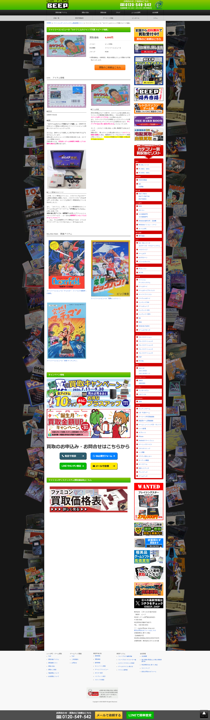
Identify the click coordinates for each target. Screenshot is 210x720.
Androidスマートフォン (146, 440)
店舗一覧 (56, 18)
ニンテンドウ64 (144, 302)
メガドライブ (143, 249)
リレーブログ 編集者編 (125, 656)
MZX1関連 (141, 185)
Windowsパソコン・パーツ (147, 225)
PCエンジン (143, 269)
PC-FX (141, 273)
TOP (49, 656)
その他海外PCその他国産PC (143, 215)
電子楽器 (141, 236)
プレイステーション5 (146, 353)
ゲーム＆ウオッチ (144, 330)
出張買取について (53, 676)
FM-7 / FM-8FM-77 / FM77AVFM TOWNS (144, 196)
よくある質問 (135, 12)
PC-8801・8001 (144, 169)
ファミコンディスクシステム (144, 281)
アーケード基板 (108, 18)
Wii (140, 318)
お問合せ (74, 662)
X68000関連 (143, 180)
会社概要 (155, 12)
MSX (140, 206)
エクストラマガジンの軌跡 (126, 663)
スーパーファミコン (145, 294)
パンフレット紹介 (100, 676)
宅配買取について (53, 673)
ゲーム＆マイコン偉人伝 (125, 666)
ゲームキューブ (144, 306)
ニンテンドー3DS (144, 314)
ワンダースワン (144, 390)
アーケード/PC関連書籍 (146, 417)
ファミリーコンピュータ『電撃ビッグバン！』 (106, 298)
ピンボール (135, 18)
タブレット (142, 432)
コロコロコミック (144, 448)
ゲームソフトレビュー (101, 669)
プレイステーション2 (146, 341)
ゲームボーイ (143, 286)
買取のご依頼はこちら (110, 67)
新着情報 (97, 656)
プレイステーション (145, 337)
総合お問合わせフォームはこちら (145, 630)
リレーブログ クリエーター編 (127, 659)
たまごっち (142, 394)
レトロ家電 (142, 428)
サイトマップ (146, 668)
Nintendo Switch (144, 326)
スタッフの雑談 (99, 679)
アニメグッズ (143, 472)
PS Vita (141, 361)
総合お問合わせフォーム (149, 671)
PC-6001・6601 (144, 173)
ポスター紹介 (99, 673)
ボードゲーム (143, 464)
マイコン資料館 (123, 670)
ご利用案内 (75, 659)
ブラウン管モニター (145, 456)
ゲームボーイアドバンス (147, 290)
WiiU (140, 322)
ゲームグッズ (143, 476)
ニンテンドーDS (144, 310)
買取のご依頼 (52, 669)
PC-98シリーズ (144, 165)
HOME (49, 23)
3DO (140, 401)
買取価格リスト (53, 662)
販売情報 (97, 662)
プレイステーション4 (146, 349)
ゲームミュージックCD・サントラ (150, 424)
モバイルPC (143, 229)
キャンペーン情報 (100, 666)
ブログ (118, 12)
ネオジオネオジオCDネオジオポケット (144, 370)
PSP (140, 357)
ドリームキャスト (144, 261)
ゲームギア (142, 253)
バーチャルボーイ (144, 298)
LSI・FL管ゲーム (144, 413)
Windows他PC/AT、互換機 (147, 221)
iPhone (141, 436)
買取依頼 (103, 12)
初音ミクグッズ (144, 468)
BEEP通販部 (79, 18)
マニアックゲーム (144, 409)
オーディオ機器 (144, 460)
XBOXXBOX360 (142, 382)
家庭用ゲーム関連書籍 (146, 421)
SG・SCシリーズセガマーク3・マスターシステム (149, 244)
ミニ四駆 (141, 452)
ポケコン (141, 210)
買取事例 (97, 659)
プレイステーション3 (146, 345)
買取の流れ (85, 12)
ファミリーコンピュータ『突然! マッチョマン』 (62, 361)
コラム (155, 18)
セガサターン (143, 257)
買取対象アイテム (61, 12)
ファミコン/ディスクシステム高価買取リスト (68, 23)
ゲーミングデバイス (145, 444)
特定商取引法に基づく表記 (150, 664)
